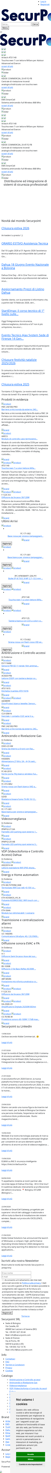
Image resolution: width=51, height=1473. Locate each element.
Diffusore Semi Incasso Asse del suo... (19, 956)
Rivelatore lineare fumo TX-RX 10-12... (18, 799)
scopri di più (7, 66)
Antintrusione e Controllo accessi (24, 1379)
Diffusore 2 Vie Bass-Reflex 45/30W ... (18, 969)
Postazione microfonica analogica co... (19, 981)
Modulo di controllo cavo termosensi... (19, 438)
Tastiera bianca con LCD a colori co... (25, 620)
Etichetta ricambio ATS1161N (14, 691)
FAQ (7, 1361)
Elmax (8, 1433)
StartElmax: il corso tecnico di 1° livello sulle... (22, 312)
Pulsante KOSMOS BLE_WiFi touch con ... (20, 900)
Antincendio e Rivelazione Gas (23, 1382)
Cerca (35, 24)
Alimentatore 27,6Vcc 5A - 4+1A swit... (18, 761)
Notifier (9, 1436)
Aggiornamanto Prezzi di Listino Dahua (22, 290)
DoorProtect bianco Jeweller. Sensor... (18, 703)
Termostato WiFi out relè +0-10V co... (18, 887)
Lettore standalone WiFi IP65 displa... (18, 867)
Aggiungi (6, 543)
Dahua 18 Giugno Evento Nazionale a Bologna (25, 266)
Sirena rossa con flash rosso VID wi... (25, 642)
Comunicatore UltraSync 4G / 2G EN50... (20, 936)
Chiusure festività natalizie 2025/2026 (19, 361)
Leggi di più (6, 1042)
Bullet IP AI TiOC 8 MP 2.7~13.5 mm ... (25, 578)
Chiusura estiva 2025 (15, 384)
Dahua (8, 1430)
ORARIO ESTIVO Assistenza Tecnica (24, 243)
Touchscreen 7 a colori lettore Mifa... (18, 468)
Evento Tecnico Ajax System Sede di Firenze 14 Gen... (25, 337)
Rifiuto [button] (30, 1459)
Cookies (9, 1370)
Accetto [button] (30, 1454)
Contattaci (10, 1359)
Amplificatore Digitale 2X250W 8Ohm (18, 1006)
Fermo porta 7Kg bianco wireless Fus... (19, 774)
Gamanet (9, 1438)
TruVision (9, 1427)
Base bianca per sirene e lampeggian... (25, 557)
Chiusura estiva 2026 (15, 228)
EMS (7, 1424)
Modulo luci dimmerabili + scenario (17, 913)
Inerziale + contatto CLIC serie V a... (17, 716)
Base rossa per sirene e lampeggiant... (25, 536)
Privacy (8, 1367)
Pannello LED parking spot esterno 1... (19, 831)
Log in (43, 1)
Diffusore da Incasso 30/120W (15, 497)
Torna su (25, 1316)
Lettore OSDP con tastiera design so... (19, 678)
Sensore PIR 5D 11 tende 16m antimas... (20, 665)
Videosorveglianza (18, 1385)
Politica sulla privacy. (31, 1283)
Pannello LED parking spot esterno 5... (19, 844)
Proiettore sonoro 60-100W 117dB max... (20, 1019)
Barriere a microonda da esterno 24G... (19, 409)
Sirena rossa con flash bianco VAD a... (18, 786)
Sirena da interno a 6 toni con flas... (17, 748)
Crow (7, 1444)
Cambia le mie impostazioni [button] (30, 1464)
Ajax (7, 1441)
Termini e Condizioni (15, 1364)
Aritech (8, 1421)
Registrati (45, 4)
